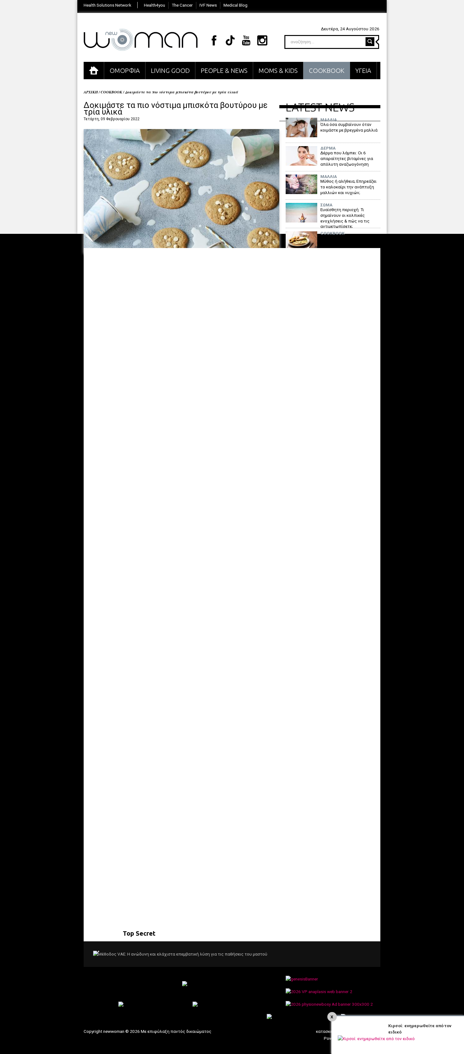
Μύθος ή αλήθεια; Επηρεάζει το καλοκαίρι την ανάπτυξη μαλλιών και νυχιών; (348, 187)
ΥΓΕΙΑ (363, 70)
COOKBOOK (326, 70)
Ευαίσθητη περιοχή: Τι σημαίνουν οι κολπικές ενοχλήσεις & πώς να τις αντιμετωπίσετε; (345, 218)
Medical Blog (235, 5)
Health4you (154, 5)
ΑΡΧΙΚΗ (94, 70)
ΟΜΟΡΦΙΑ (125, 70)
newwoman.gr (141, 40)
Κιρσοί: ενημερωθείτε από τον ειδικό (419, 1028)
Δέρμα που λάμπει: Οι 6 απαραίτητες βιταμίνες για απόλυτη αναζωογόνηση (346, 158)
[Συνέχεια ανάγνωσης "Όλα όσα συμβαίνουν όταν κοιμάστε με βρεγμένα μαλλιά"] (301, 135)
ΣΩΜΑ (326, 205)
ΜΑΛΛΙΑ (328, 120)
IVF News (208, 5)
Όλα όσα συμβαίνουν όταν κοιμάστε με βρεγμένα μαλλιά (349, 127)
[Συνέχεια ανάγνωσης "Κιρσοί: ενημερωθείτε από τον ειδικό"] (376, 1038)
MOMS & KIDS (278, 70)
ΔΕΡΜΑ (328, 148)
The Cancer (182, 5)
